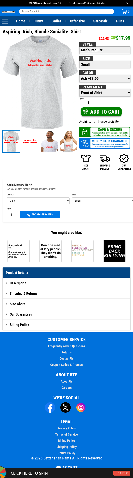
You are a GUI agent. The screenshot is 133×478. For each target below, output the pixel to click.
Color (88, 73)
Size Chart (17, 304)
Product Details (17, 273)
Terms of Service (66, 434)
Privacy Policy (66, 428)
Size (86, 58)
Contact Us (66, 358)
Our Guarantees (21, 314)
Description (18, 283)
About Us (67, 381)
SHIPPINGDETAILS (105, 167)
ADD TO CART (105, 112)
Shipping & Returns (23, 293)
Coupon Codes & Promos (66, 365)
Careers (66, 388)
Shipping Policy (66, 447)
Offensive (77, 21)
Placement (93, 87)
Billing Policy (19, 325)
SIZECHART (86, 167)
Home (20, 21)
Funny (38, 21)
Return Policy (66, 453)
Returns (66, 352)
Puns (120, 21)
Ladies (56, 21)
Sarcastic (100, 21)
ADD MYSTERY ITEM (42, 214)
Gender (10, 195)
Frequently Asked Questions (66, 346)
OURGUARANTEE (124, 167)
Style (88, 44)
